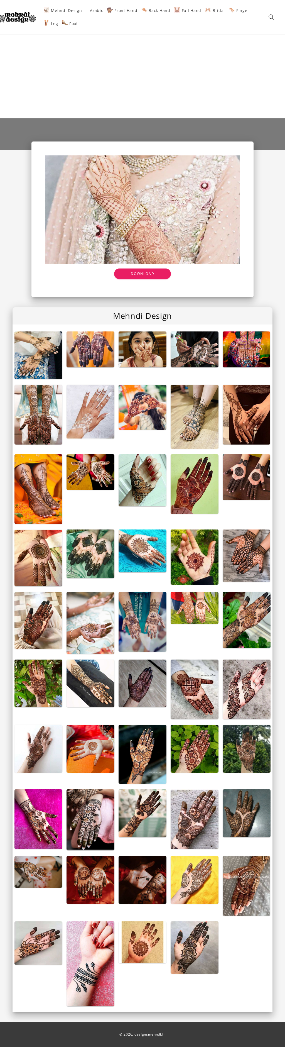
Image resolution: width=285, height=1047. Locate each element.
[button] (271, 17)
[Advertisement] (142, 77)
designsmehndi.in (149, 1034)
